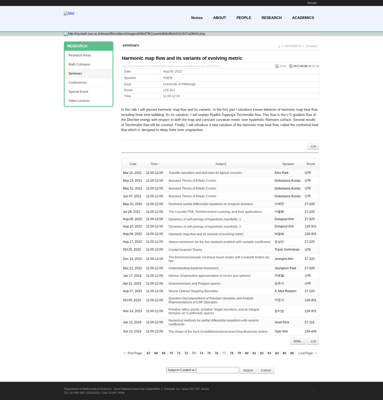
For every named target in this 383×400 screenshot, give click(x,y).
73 (194, 353)
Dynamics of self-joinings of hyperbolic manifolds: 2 (205, 226)
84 (277, 353)
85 (284, 353)
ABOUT (219, 18)
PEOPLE (244, 18)
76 (216, 353)
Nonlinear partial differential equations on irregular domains (211, 204)
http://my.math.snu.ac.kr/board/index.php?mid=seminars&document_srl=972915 (171, 66)
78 (231, 353)
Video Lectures (79, 101)
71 (179, 353)
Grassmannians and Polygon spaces (195, 283)
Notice (197, 18)
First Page (135, 353)
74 (201, 353)
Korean (312, 2)
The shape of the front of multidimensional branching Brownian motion (218, 331)
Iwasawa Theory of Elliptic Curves (192, 180)
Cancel (266, 370)
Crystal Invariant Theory (185, 250)
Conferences (78, 82)
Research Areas (80, 55)
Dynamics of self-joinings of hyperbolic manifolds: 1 (205, 219)
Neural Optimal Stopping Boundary (193, 291)
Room (311, 164)
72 (186, 353)
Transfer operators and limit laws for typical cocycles (205, 173)
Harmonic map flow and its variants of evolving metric (182, 58)
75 (209, 353)
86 (292, 353)
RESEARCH (272, 18)
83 (269, 353)
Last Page (306, 353)
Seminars (312, 46)
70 (171, 353)
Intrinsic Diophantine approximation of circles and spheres (210, 276)
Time (153, 164)
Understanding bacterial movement (193, 268)
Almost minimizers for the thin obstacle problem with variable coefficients (220, 242)
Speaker (288, 164)
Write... (298, 341)
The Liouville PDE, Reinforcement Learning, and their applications (215, 212)
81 (254, 353)
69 (163, 353)
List (313, 146)
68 (156, 353)
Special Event (78, 92)
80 (247, 353)
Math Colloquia (79, 64)
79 (239, 353)
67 (148, 353)
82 (262, 353)
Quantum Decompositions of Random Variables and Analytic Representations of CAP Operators (211, 300)
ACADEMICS (303, 18)
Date (133, 164)
